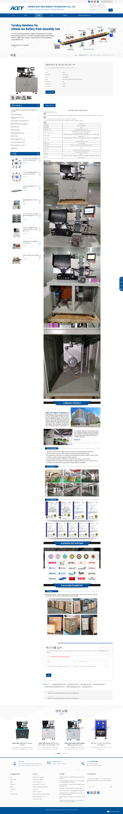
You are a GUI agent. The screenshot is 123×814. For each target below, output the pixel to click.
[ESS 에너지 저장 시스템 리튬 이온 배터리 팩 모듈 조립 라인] (16, 163)
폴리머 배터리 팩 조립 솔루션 (19, 124)
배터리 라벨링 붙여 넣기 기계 (73, 686)
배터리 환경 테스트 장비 (18, 145)
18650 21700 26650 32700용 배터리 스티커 (54, 686)
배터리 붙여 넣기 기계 (86, 684)
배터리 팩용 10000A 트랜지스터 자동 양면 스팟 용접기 (72, 797)
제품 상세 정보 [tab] (49, 105)
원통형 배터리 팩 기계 (84, 55)
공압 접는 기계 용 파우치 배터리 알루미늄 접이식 (48, 744)
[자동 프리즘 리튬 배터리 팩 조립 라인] (16, 190)
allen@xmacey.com (98, 6)
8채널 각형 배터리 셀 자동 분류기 (31, 256)
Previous (7, 732)
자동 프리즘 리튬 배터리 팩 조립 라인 (30, 187)
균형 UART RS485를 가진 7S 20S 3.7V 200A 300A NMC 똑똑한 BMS (101, 744)
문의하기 (12, 784)
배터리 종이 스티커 (87, 686)
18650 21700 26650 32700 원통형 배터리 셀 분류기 (72, 790)
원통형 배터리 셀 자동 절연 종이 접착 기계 (60, 656)
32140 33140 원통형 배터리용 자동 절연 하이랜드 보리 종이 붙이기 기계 (30, 229)
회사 (25, 15)
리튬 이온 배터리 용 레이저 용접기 (41, 794)
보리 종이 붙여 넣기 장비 (98, 684)
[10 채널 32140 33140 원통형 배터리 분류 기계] (16, 246)
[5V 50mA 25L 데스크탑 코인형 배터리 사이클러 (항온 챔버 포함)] (75, 729)
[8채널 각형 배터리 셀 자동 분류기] (16, 259)
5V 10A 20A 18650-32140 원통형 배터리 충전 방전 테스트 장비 (30, 215)
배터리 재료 (14, 136)
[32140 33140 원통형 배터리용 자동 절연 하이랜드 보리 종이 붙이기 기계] (16, 232)
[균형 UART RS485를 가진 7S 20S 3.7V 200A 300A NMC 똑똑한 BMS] (101, 729)
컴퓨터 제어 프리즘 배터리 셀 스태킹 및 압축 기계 (71, 788)
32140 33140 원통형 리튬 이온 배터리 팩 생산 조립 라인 (30, 173)
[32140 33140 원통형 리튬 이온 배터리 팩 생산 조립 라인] (16, 177)
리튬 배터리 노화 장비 (38, 777)
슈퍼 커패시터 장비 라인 (18, 142)
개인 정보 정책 (14, 794)
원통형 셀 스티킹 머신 (73, 684)
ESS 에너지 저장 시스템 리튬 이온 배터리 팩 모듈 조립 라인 (31, 159)
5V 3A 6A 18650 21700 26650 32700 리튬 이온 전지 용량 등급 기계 (72, 785)
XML (11, 791)
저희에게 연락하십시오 (84, 15)
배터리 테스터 (15, 127)
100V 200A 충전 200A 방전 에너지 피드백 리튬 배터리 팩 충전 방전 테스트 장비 (71, 781)
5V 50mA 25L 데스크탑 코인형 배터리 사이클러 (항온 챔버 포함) (74, 744)
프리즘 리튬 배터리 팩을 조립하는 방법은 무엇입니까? (24, 110)
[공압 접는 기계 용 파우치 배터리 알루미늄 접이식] (48, 729)
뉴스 (51, 15)
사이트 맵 (12, 789)
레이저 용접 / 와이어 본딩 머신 (20, 121)
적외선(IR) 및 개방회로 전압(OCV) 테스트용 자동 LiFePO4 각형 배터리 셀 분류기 (71, 801)
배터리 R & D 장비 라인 (17, 133)
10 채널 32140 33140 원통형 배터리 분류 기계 (30, 242)
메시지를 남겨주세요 (114, 811)
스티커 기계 (92, 55)
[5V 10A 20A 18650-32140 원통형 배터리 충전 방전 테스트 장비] (16, 218)
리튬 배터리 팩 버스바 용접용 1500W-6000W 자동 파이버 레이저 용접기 (71, 794)
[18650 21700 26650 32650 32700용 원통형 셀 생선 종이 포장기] (22, 729)
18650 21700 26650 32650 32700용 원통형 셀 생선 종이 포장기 (22, 744)
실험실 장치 (14, 148)
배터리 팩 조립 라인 (16, 114)
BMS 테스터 (36, 789)
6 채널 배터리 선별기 (38, 779)
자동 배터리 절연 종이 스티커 (58, 684)
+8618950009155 (97, 5)
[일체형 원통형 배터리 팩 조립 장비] (16, 204)
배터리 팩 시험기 (37, 791)
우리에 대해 (13, 779)
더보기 (24, 162)
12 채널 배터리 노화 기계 (39, 784)
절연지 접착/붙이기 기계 (39, 796)
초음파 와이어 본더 (37, 799)
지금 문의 (49, 92)
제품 (38, 15)
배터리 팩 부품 (15, 130)
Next (116, 732)
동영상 (65, 15)
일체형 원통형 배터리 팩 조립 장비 (30, 200)
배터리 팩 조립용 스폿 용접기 (40, 787)
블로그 (12, 787)
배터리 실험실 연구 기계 (18, 139)
